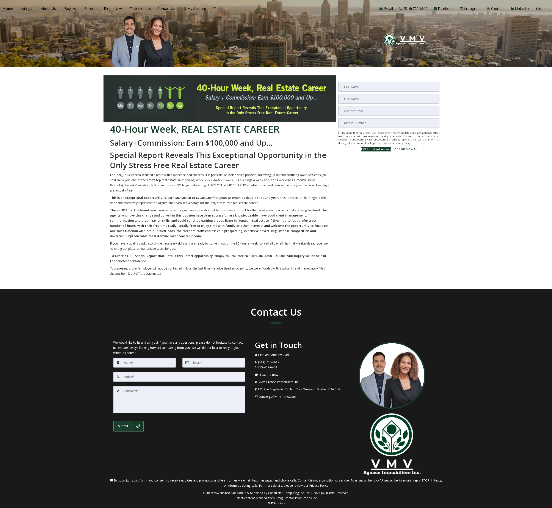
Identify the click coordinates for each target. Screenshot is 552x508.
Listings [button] (25, 8)
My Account (196, 8)
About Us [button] (48, 8)
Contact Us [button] (166, 8)
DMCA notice (276, 503)
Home (8, 8)
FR (214, 8)
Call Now (406, 149)
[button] (376, 149)
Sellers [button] (90, 8)
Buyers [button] (70, 8)
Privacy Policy (403, 143)
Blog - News (114, 8)
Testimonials (140, 8)
